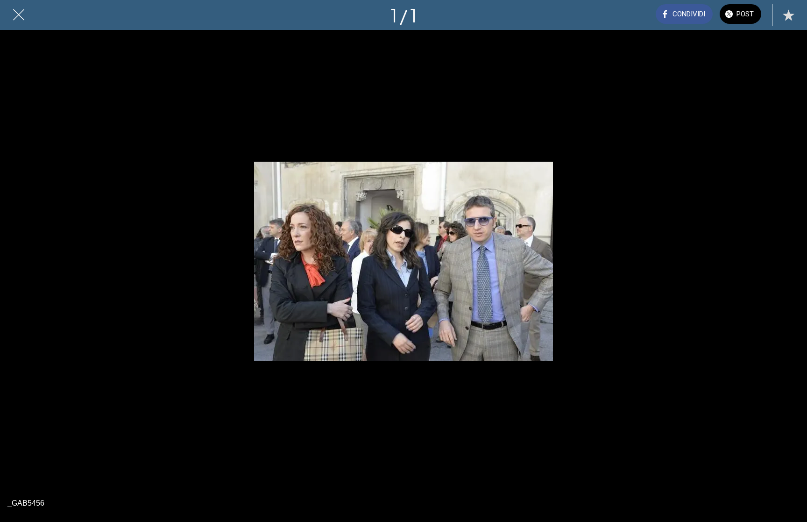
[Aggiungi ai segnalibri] (788, 15)
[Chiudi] (18, 15)
